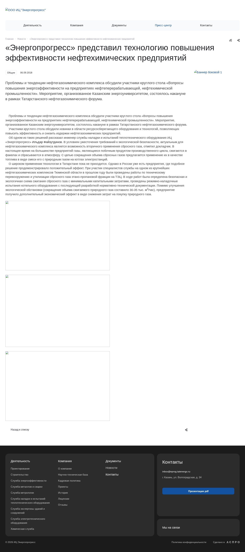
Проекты (63, 486)
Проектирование (20, 468)
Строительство (19, 474)
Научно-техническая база (73, 474)
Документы (113, 461)
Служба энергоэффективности (28, 480)
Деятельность (20, 461)
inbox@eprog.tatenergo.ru (176, 471)
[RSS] (230, 40)
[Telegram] (231, 527)
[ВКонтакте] (223, 527)
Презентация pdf (198, 491)
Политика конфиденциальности (189, 542)
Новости (111, 468)
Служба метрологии (22, 492)
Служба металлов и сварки (26, 486)
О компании (65, 468)
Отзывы (62, 504)
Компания (65, 461)
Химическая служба (22, 528)
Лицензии (63, 498)
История (63, 492)
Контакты (112, 474)
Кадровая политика (69, 480)
